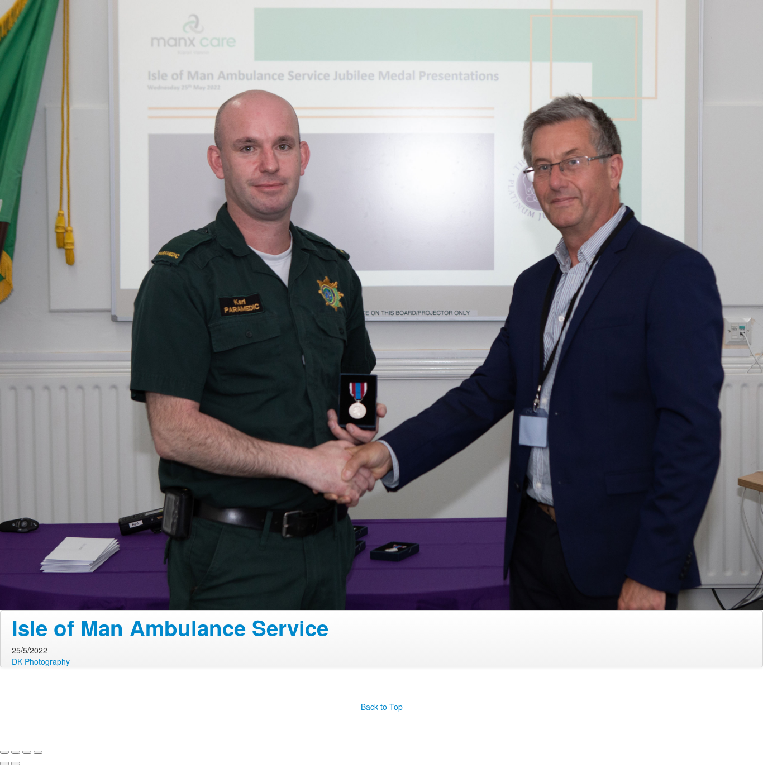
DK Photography (41, 661)
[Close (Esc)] (4, 752)
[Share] (15, 752)
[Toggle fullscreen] (26, 752)
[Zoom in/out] (38, 752)
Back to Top (382, 706)
